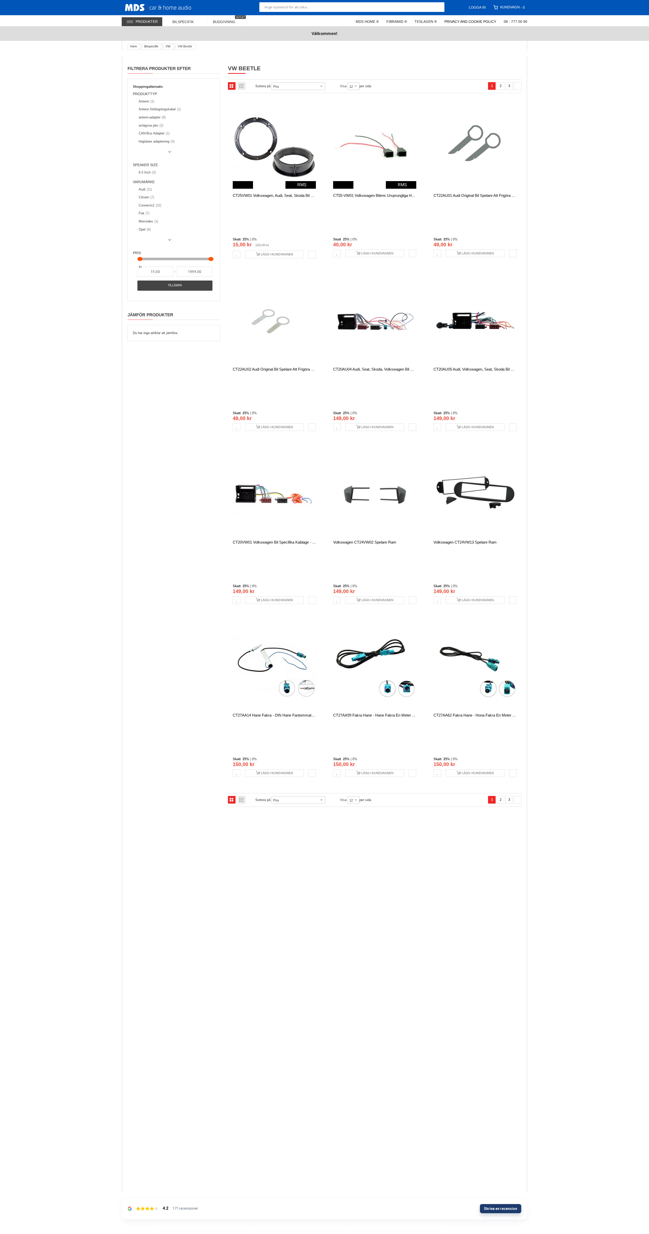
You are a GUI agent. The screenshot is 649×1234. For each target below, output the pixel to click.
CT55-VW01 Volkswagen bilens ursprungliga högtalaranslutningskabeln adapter (399, 195)
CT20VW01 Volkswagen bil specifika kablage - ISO (276, 542)
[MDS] (164, 7)
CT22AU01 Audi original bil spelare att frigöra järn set (480, 195)
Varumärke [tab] (144, 182)
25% (246, 239)
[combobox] (351, 7)
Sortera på (263, 86)
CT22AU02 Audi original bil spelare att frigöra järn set (279, 369)
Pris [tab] (137, 253)
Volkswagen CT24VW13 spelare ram (465, 542)
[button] (236, 254)
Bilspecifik (151, 46)
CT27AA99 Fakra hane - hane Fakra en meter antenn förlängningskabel (394, 715)
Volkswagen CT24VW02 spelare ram (364, 542)
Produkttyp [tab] (145, 94)
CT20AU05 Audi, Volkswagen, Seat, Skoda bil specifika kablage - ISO (492, 369)
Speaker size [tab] (145, 165)
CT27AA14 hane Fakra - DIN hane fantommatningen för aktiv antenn (291, 715)
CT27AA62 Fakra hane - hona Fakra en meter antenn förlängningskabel (494, 715)
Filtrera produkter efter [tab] (159, 68)
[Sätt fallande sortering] (328, 86)
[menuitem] (186, 20)
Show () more (153, 153)
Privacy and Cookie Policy (470, 22)
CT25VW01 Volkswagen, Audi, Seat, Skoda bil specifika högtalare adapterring (298, 195)
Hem (133, 46)
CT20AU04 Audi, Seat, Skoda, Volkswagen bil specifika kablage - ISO (391, 369)
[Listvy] (241, 86)
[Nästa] (517, 86)
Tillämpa (175, 285)
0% (254, 239)
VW (168, 46)
